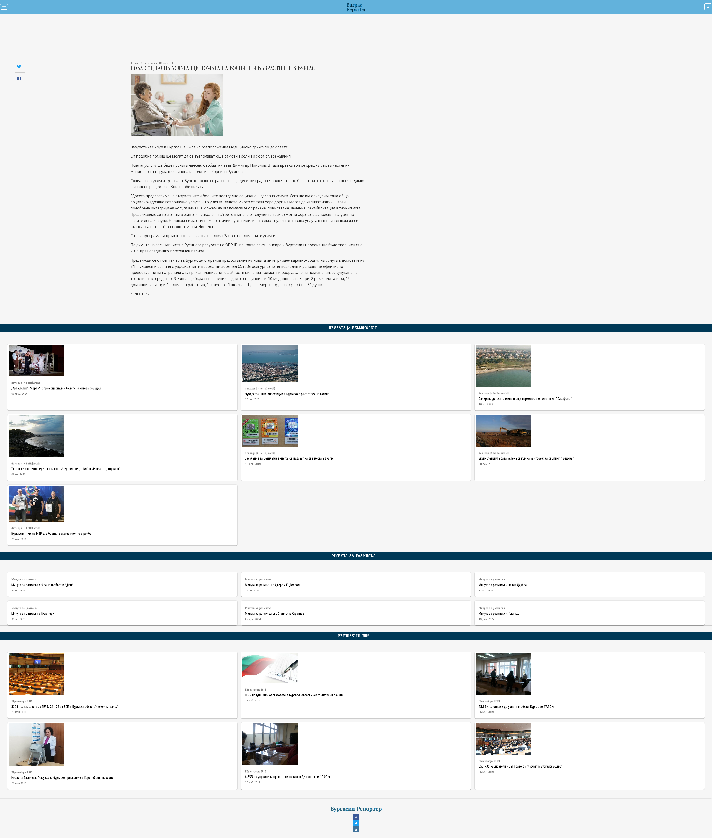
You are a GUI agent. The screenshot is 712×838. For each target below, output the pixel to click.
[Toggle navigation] (4, 7)
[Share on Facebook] (19, 78)
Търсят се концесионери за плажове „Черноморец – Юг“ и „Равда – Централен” (65, 468)
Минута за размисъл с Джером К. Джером (272, 584)
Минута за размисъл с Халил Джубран (503, 584)
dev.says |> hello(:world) (26, 382)
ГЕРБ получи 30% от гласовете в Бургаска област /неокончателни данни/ (294, 694)
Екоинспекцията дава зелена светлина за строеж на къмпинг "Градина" (526, 458)
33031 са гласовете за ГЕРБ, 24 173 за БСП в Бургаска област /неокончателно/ (64, 706)
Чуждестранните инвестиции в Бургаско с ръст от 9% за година (287, 393)
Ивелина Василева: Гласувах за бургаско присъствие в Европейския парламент (63, 777)
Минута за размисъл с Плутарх (499, 613)
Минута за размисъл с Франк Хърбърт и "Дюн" (42, 584)
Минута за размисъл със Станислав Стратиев (274, 613)
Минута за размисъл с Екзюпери (32, 613)
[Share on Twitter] (19, 66)
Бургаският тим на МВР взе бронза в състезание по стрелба (51, 533)
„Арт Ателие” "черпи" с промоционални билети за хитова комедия (56, 388)
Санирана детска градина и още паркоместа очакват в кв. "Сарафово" (525, 398)
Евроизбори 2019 (22, 701)
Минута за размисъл (24, 579)
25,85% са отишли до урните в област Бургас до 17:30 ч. (517, 706)
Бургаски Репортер (356, 808)
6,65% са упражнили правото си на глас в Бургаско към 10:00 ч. (288, 776)
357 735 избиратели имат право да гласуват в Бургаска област (520, 766)
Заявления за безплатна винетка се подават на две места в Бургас (289, 458)
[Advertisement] (332, 39)
